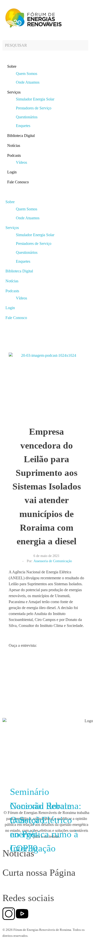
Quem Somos (26, 73)
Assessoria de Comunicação (52, 561)
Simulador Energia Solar (35, 99)
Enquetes (23, 126)
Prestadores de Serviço (33, 108)
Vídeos (21, 162)
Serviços (14, 92)
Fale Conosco (18, 182)
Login (12, 172)
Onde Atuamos (27, 82)
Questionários (26, 117)
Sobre (11, 66)
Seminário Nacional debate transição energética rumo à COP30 (44, 819)
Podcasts (14, 155)
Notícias (13, 145)
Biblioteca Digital (21, 135)
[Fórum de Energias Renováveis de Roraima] (32, 17)
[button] (46, 192)
